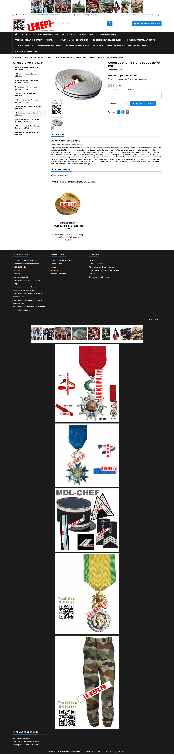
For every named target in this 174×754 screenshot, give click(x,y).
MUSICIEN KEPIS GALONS (26, 51)
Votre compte (58, 254)
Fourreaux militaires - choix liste (25, 287)
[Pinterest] (127, 112)
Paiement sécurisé (20, 277)
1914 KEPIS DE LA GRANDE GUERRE (107, 40)
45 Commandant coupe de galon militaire (27, 120)
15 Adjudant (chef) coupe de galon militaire (27, 88)
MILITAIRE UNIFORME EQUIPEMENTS (107, 45)
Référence (112, 70)
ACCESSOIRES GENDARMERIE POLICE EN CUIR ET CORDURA (48, 34)
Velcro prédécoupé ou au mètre (26, 745)
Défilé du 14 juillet (19, 267)
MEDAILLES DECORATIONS (76, 45)
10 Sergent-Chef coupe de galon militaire (26, 81)
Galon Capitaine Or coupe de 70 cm (68, 227)
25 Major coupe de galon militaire (26, 94)
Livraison (16, 270)
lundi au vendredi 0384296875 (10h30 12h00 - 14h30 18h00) (47, 15)
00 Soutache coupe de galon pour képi (27, 68)
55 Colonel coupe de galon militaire (26, 133)
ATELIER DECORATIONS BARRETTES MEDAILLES (35, 40)
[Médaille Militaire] (87, 594)
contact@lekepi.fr (88, 15)
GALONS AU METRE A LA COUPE (141, 40)
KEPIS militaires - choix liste (23, 290)
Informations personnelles (61, 260)
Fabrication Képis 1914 (21, 738)
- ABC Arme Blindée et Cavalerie (25, 741)
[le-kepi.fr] (87, 6)
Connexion (137, 15)
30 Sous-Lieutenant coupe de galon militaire (28, 101)
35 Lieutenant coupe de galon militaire (28, 107)
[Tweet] (123, 112)
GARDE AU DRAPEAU (24, 45)
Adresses (55, 270)
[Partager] (119, 112)
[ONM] (87, 455)
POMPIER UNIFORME (137, 45)
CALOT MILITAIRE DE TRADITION (74, 40)
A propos (16, 273)
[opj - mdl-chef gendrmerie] (87, 520)
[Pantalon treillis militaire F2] (87, 682)
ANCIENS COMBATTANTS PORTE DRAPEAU (97, 34)
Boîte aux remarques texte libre (121, 90)
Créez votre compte (153, 15)
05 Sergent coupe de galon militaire (27, 75)
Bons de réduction (58, 273)
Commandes (56, 263)
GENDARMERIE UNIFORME (49, 45)
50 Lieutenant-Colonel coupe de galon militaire (28, 127)
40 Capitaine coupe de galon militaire (28, 114)
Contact (94, 254)
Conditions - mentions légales (24, 260)
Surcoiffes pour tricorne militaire (25, 263)
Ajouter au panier (142, 103)
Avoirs (53, 267)
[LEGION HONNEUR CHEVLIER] (87, 383)
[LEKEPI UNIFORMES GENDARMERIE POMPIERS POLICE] (87, 334)
